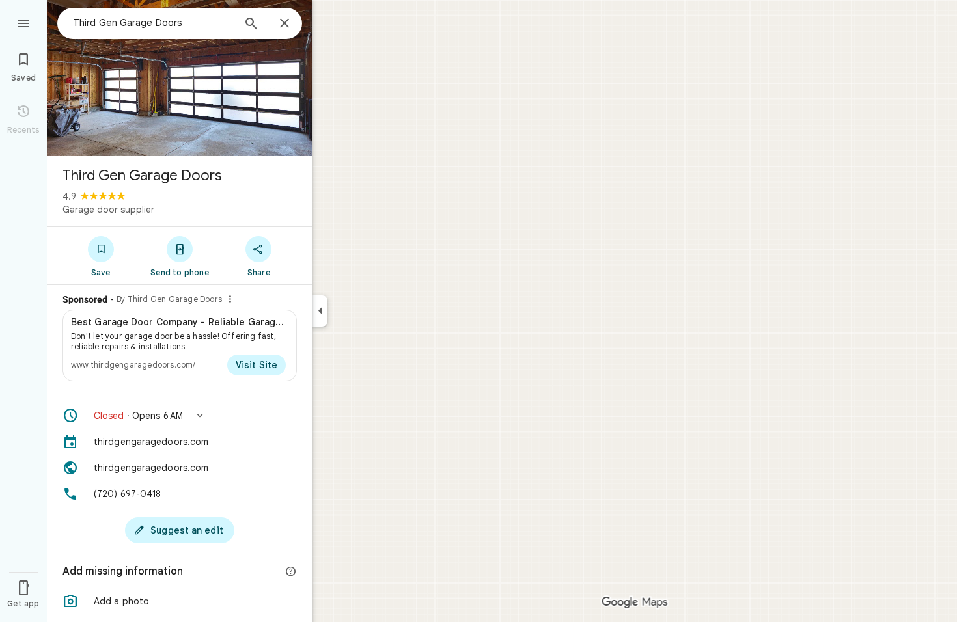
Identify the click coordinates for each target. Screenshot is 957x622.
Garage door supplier (108, 209)
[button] (179, 416)
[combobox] (153, 23)
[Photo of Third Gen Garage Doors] (179, 78)
